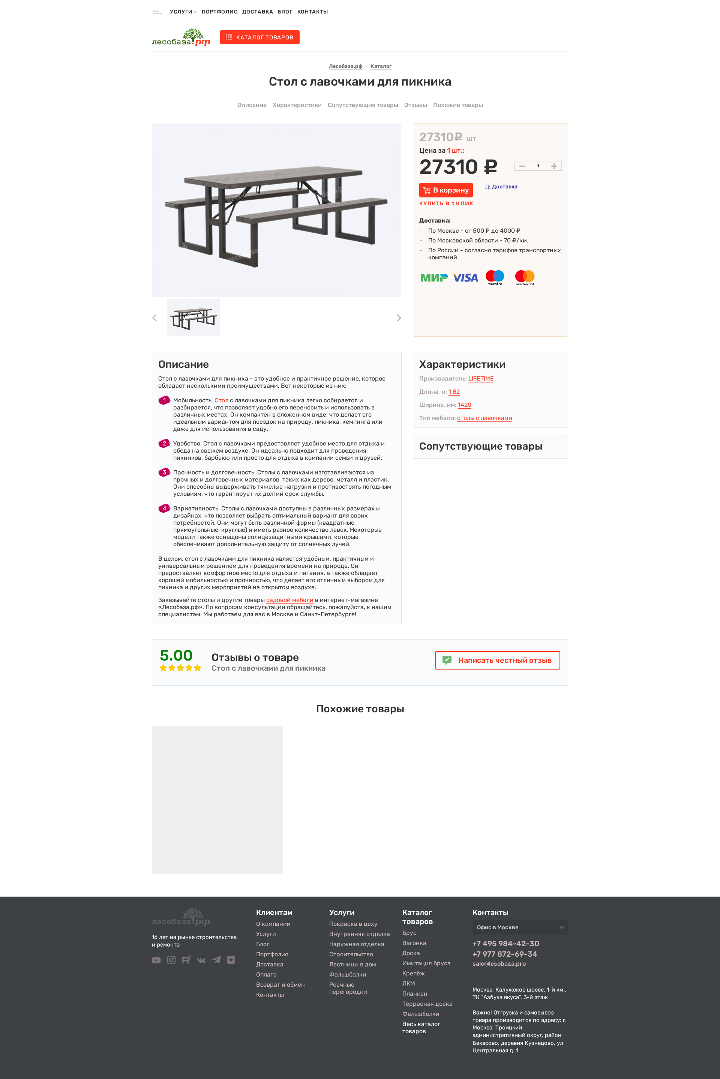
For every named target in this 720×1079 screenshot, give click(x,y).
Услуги (266, 934)
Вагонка (414, 943)
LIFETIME (481, 378)
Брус (409, 932)
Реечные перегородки (348, 988)
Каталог (264, 37)
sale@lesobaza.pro (499, 963)
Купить (446, 203)
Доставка (257, 12)
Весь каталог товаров (421, 1027)
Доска (411, 953)
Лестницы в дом (352, 964)
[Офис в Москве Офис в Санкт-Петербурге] (520, 929)
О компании (273, 923)
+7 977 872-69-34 (504, 954)
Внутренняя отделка (359, 934)
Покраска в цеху (353, 923)
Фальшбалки (347, 974)
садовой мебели (290, 599)
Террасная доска (427, 1003)
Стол (221, 400)
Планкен (415, 993)
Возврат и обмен (280, 984)
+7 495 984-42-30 (505, 943)
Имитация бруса (426, 963)
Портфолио (220, 12)
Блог (285, 12)
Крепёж (413, 973)
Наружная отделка (356, 944)
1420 (464, 404)
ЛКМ (408, 983)
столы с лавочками (484, 417)
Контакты (312, 12)
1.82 (454, 391)
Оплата (266, 974)
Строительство (351, 954)
